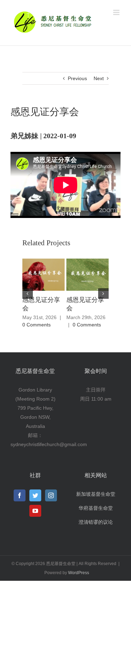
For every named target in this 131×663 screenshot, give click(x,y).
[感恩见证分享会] (43, 274)
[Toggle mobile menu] (117, 12)
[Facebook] (20, 495)
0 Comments (36, 324)
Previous (77, 78)
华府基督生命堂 (96, 508)
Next (99, 78)
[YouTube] (35, 511)
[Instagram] (51, 495)
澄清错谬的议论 (96, 522)
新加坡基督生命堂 (95, 494)
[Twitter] (35, 495)
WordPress (78, 572)
